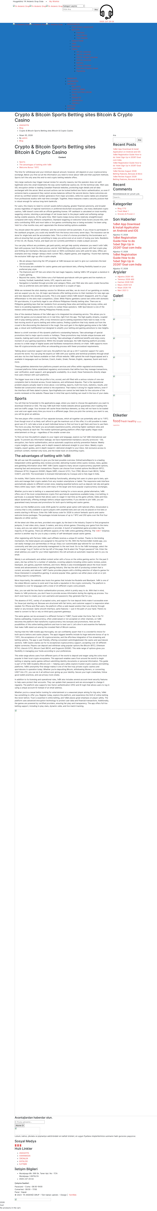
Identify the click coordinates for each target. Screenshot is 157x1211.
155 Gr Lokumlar (83, 52)
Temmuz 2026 (126, 279)
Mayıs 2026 (125, 285)
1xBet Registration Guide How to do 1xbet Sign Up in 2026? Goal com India (127, 157)
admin (24, 138)
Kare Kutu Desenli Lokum (87, 68)
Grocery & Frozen (126, 214)
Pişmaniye (80, 71)
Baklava (79, 63)
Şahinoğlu (76, 46)
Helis (74, 43)
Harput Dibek (77, 41)
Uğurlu (75, 49)
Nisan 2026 (124, 287)
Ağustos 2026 (126, 276)
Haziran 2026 (125, 282)
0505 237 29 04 (107, 21)
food (116, 421)
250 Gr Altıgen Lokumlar (87, 57)
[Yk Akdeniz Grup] (21, 6)
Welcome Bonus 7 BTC (29, 167)
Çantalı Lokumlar (83, 65)
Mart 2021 (123, 290)
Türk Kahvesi (81, 38)
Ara (96, 9)
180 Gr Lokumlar (83, 54)
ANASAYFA (24, 125)
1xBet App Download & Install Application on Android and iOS (126, 227)
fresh (124, 421)
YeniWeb (72, 1195)
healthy (132, 421)
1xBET (98, 531)
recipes (139, 421)
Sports (22, 162)
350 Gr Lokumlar (83, 60)
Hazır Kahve (81, 35)
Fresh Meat (123, 211)
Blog (21, 128)
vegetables (116, 425)
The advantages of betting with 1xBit (35, 164)
